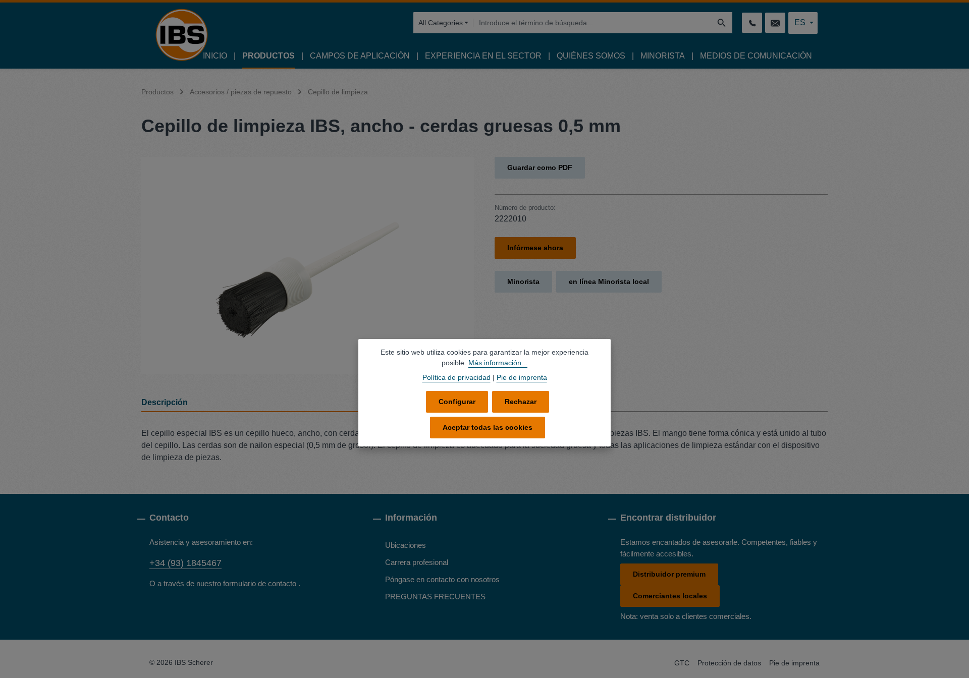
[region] (307, 265)
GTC (681, 663)
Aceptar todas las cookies (487, 427)
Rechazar (520, 402)
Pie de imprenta (794, 663)
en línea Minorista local (609, 281)
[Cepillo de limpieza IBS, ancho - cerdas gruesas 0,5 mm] (307, 265)
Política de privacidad (456, 377)
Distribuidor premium (669, 574)
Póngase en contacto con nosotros (442, 579)
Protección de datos (729, 663)
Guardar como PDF (539, 167)
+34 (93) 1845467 (185, 563)
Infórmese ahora (535, 248)
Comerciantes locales (670, 596)
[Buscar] (722, 23)
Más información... (497, 363)
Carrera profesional (416, 562)
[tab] (310, 403)
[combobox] (592, 23)
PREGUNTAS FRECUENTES (435, 596)
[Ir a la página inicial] (181, 35)
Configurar (457, 402)
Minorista (523, 281)
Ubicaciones (405, 545)
